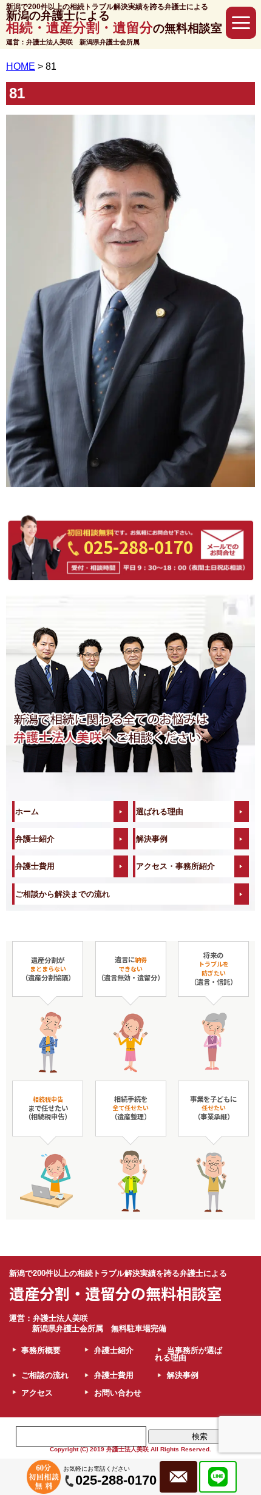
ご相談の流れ (45, 1375)
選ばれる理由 (159, 811)
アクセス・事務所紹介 (175, 866)
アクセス (37, 1393)
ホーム (27, 811)
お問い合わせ (117, 1393)
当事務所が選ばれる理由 (188, 1354)
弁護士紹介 (35, 838)
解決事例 (152, 838)
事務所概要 (41, 1350)
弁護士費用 (35, 866)
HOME (20, 66)
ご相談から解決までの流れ (62, 894)
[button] (241, 23)
